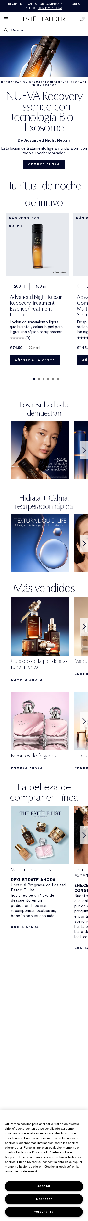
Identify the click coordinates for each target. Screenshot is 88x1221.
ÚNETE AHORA (25, 927)
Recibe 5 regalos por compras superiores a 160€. (44, 6)
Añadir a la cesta (35, 360)
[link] (40, 641)
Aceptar (44, 1186)
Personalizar (44, 1212)
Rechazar (44, 1199)
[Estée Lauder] (44, 18)
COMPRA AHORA (44, 164)
